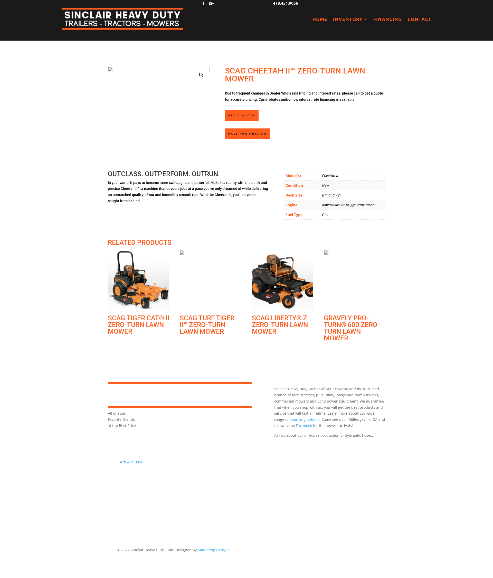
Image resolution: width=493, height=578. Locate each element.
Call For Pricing (247, 133)
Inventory (348, 19)
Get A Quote (241, 115)
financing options (304, 419)
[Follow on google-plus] (211, 4)
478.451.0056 (285, 3)
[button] (201, 75)
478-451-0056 (131, 461)
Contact (419, 19)
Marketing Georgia (214, 549)
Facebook (304, 425)
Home (319, 19)
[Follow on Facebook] (203, 4)
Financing (387, 19)
